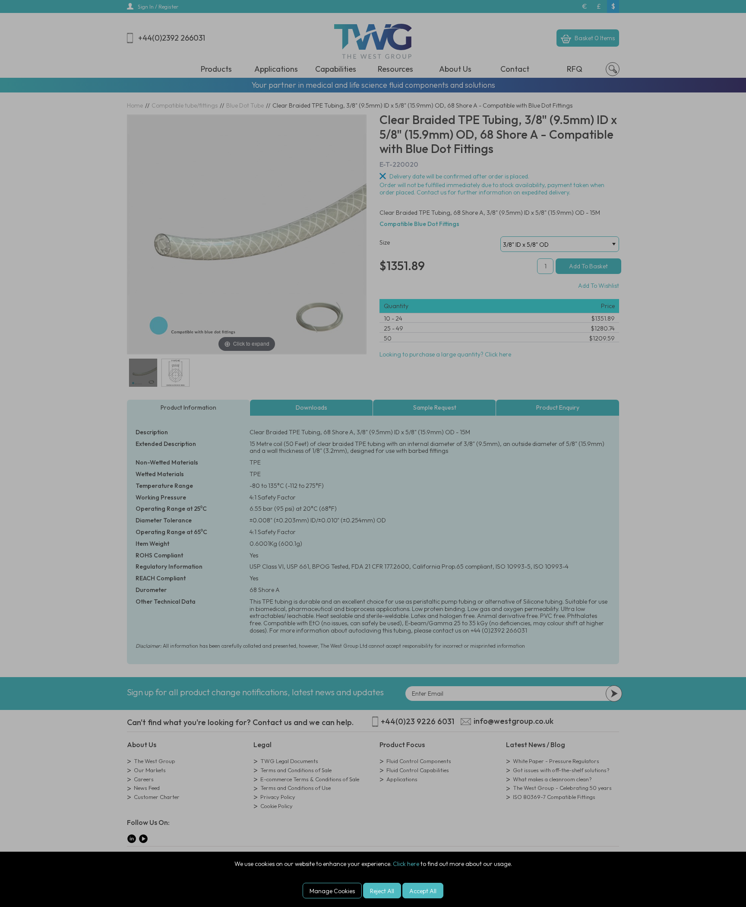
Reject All (382, 891)
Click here (406, 864)
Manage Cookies (332, 891)
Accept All (422, 891)
